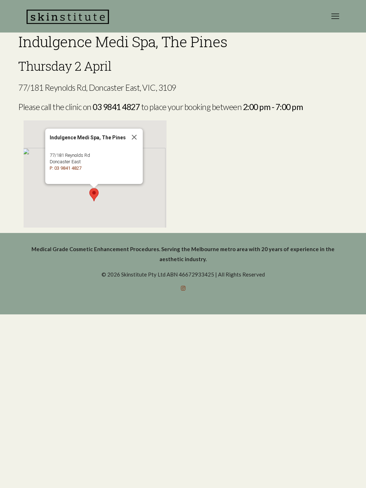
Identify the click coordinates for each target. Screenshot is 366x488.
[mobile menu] (335, 16)
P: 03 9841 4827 (65, 168)
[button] (94, 194)
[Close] (134, 137)
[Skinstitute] (67, 16)
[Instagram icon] (183, 288)
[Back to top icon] (331, 473)
